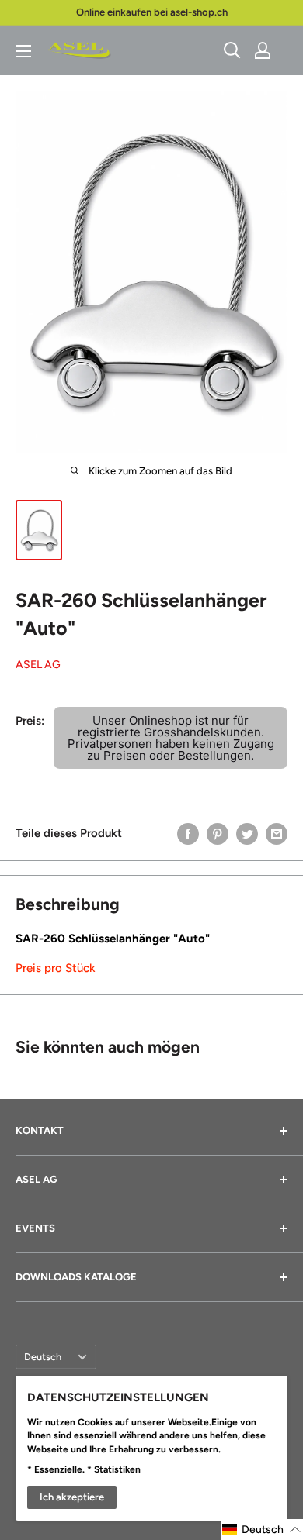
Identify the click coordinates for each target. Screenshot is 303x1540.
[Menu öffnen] (23, 51)
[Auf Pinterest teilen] (217, 833)
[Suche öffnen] (232, 50)
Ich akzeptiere (72, 1497)
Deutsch (42, 1357)
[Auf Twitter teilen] (247, 833)
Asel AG (38, 664)
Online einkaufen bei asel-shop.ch (152, 12)
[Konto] (262, 50)
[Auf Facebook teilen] (188, 833)
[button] (262, 1529)
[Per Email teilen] (276, 833)
